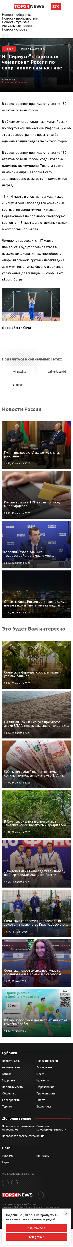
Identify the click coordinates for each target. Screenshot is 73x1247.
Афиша (6, 1074)
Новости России (47, 1060)
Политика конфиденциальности (51, 1128)
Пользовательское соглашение (23, 1136)
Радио (6, 1162)
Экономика (43, 1106)
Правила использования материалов (18, 1128)
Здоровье (8, 1080)
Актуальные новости (18, 25)
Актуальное (44, 1067)
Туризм (7, 1106)
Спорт (40, 1100)
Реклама (7, 1155)
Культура (42, 1080)
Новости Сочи (11, 1060)
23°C (55, 6)
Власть (41, 1074)
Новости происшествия (20, 18)
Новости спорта (14, 29)
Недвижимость (12, 1087)
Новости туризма (15, 22)
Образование (45, 1087)
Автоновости (11, 1067)
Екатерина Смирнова (14, 82)
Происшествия (46, 1093)
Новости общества (17, 14)
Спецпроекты (11, 1100)
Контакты (42, 1155)
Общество (9, 1093)
